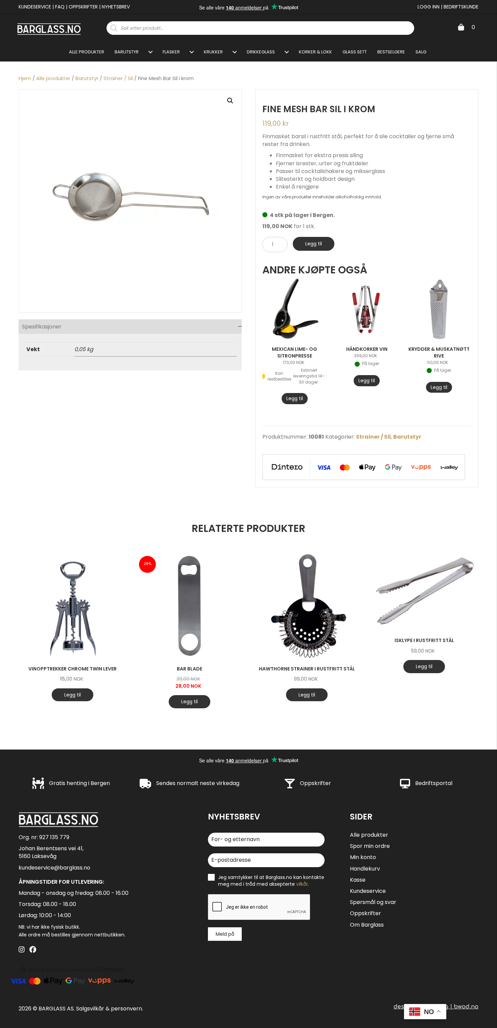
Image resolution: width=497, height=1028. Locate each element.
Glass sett (354, 52)
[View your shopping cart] (460, 27)
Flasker (171, 52)
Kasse (357, 880)
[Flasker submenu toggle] (191, 52)
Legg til (313, 243)
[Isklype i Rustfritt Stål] (424, 592)
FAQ (60, 6)
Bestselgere (391, 52)
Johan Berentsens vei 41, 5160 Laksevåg (51, 852)
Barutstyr (127, 52)
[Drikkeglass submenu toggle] (286, 52)
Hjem (25, 78)
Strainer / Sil (118, 78)
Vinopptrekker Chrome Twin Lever (72, 668)
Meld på (225, 934)
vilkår (302, 884)
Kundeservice (35, 6)
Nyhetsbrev (116, 6)
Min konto (363, 857)
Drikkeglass (261, 52)
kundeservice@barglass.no (54, 868)
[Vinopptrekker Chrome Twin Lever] (73, 607)
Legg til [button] (294, 398)
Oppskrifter (83, 6)
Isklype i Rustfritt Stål (424, 640)
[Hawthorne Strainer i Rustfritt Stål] (307, 607)
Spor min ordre (370, 846)
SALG (421, 52)
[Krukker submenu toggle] (234, 52)
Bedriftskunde (461, 6)
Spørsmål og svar (373, 902)
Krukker (213, 52)
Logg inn (429, 6)
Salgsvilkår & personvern (109, 1008)
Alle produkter (86, 52)
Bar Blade (189, 668)
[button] (230, 101)
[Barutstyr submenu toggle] (150, 52)
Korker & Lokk (315, 52)
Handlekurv (365, 869)
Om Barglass (367, 925)
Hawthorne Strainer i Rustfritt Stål (307, 668)
